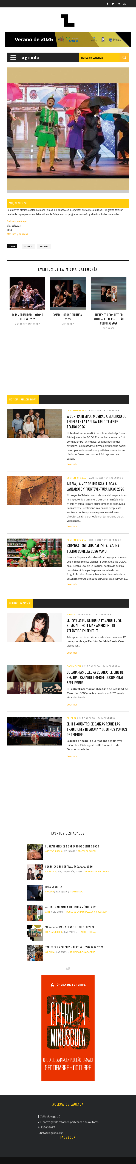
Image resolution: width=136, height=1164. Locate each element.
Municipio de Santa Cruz (97, 871)
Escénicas (50, 871)
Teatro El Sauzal (87, 851)
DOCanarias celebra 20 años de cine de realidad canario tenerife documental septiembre (95, 677)
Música (71, 614)
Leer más (72, 464)
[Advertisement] (68, 363)
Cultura (71, 718)
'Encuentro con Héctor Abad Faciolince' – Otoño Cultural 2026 (109, 319)
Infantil (44, 246)
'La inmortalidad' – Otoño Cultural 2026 (27, 317)
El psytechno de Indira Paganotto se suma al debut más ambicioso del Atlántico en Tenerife (94, 625)
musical (28, 246)
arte (47, 911)
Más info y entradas (17, 234)
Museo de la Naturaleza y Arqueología (86, 911)
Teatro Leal (76, 891)
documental (74, 666)
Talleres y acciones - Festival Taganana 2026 (74, 947)
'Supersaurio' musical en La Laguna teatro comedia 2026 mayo (93, 548)
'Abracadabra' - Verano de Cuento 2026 (70, 927)
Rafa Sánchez (53, 887)
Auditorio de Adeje (17, 221)
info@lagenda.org (52, 1132)
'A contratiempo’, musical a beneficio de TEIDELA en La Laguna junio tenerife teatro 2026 (96, 421)
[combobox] (104, 57)
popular (49, 891)
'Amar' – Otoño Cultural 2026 (68, 317)
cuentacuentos (53, 851)
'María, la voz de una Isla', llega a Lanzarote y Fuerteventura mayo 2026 (95, 486)
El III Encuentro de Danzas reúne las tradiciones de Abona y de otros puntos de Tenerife (97, 729)
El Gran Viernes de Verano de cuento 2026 (72, 846)
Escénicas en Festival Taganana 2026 (69, 866)
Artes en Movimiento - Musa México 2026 (71, 907)
